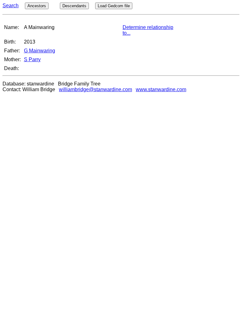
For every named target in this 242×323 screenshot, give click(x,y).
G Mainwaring (39, 50)
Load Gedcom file (114, 5)
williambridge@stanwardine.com (95, 89)
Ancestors (36, 5)
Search (11, 5)
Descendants (74, 5)
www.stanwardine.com (161, 89)
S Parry (32, 59)
